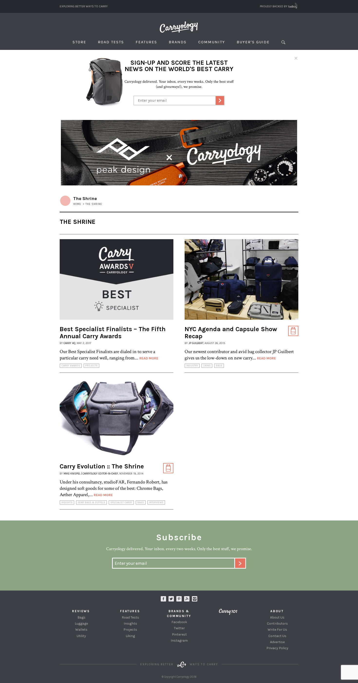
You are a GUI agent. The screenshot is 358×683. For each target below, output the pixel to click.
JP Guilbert (195, 343)
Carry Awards (70, 365)
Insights (67, 502)
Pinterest (179, 634)
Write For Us (277, 630)
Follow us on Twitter (171, 598)
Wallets (81, 630)
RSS (186, 598)
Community (211, 42)
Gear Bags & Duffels (91, 502)
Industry (192, 365)
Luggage (81, 623)
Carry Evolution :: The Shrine (102, 466)
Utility (81, 636)
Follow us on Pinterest (179, 598)
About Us (277, 617)
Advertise (277, 642)
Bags (219, 365)
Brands (178, 42)
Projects (91, 365)
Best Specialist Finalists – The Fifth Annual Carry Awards (113, 332)
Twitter (179, 628)
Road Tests (111, 42)
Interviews (156, 502)
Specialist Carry (121, 502)
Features (146, 42)
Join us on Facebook (163, 598)
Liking (207, 365)
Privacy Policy (277, 648)
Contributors (277, 623)
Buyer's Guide (253, 42)
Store (79, 42)
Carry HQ (69, 343)
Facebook (179, 622)
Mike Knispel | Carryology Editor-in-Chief (91, 473)
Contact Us (277, 636)
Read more (148, 358)
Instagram (194, 598)
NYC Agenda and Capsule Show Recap (231, 332)
